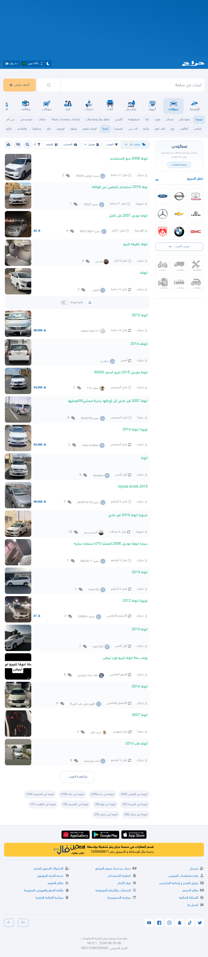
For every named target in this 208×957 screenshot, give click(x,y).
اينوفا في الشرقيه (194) (40, 794)
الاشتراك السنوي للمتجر (48, 869)
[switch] (64, 303)
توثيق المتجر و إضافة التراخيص (178, 883)
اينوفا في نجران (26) (135, 814)
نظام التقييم (55, 883)
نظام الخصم (190, 891)
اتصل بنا (192, 905)
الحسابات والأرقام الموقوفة (113, 891)
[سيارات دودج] (162, 232)
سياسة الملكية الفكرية (49, 898)
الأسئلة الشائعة (188, 898)
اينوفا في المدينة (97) (134, 804)
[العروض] (8, 144)
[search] (48, 85)
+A (23, 923)
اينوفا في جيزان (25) (105, 814)
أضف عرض (21, 85)
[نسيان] (179, 196)
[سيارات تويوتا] (195, 196)
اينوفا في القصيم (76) (75, 804)
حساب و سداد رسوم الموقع (113, 869)
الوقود (49, 144)
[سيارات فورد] (162, 196)
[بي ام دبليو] (179, 232)
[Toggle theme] (48, 63)
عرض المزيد (182, 246)
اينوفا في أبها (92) (105, 804)
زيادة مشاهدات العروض (183, 876)
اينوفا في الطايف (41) (43, 804)
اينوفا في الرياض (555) (134, 794)
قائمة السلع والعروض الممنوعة (43, 891)
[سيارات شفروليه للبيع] (179, 214)
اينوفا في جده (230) (102, 794)
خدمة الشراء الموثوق (50, 876)
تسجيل (194, 869)
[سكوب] (18, 145)
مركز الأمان (124, 883)
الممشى (67, 144)
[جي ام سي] (195, 232)
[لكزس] (195, 214)
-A (9, 923)
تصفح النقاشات (179, 164)
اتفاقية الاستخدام (119, 876)
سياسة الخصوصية (119, 898)
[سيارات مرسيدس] (162, 214)
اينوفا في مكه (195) (72, 794)
